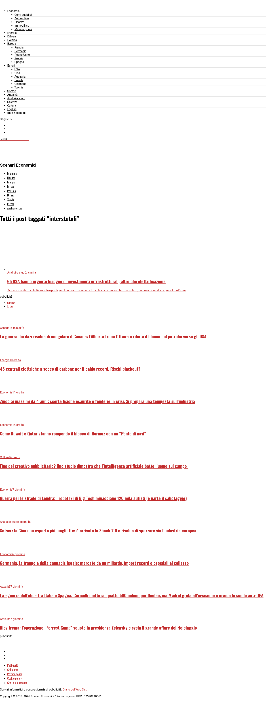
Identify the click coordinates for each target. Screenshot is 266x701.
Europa (11, 43)
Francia (19, 47)
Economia (13, 11)
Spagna (19, 62)
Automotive (21, 18)
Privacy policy (14, 674)
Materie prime (23, 29)
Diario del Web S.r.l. (75, 689)
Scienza (12, 102)
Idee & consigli (16, 113)
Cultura (11, 105)
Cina (17, 73)
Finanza (19, 22)
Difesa (11, 36)
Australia (20, 76)
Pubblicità (12, 665)
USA (17, 69)
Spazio (11, 91)
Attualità (12, 94)
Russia (18, 58)
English (11, 109)
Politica (12, 40)
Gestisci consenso (17, 683)
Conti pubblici (23, 14)
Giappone (20, 84)
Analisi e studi (16, 98)
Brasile (18, 80)
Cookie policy (14, 678)
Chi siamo (12, 670)
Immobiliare (21, 25)
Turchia (18, 87)
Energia (12, 33)
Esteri (11, 65)
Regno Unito (22, 54)
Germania (20, 51)
